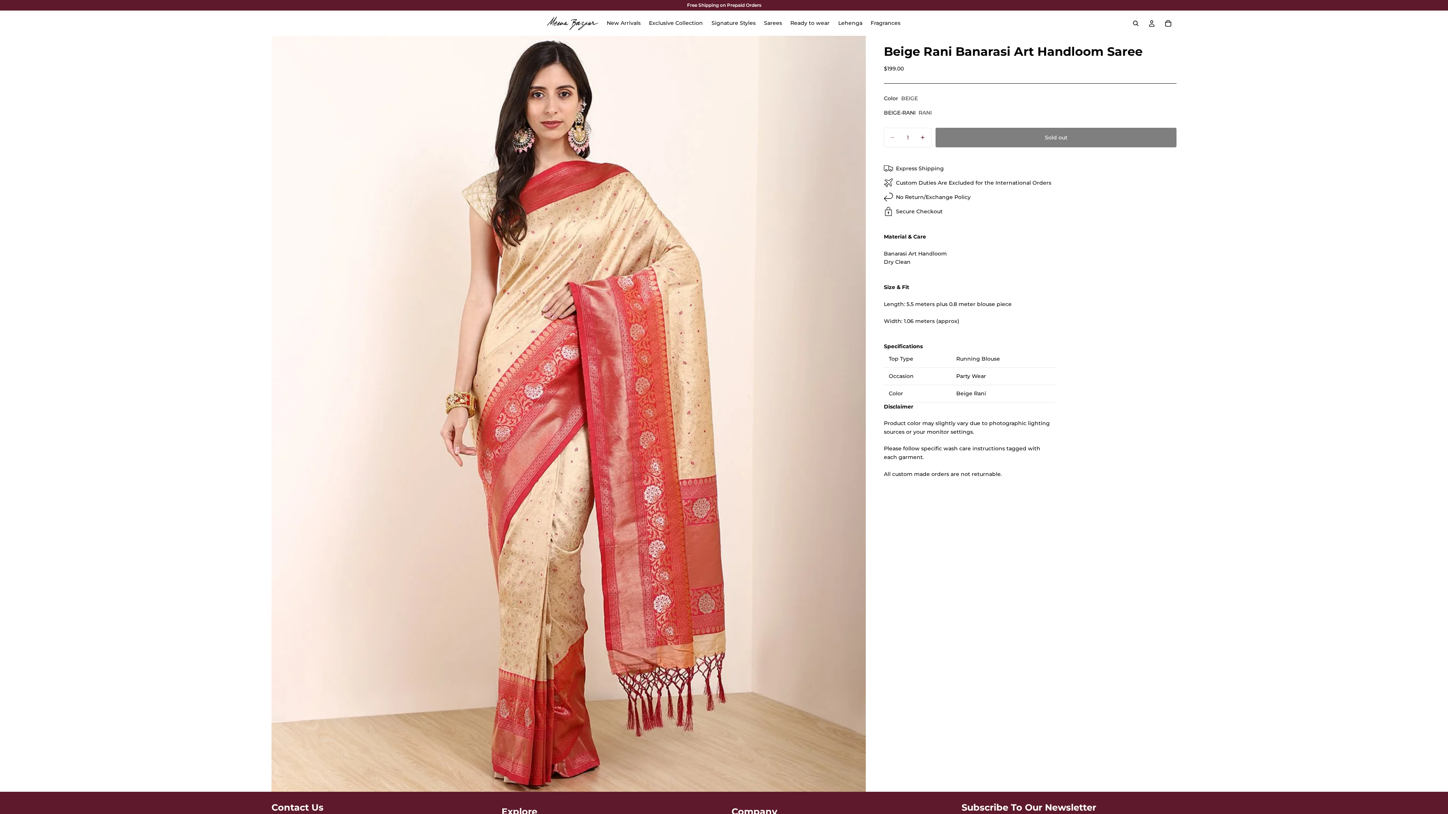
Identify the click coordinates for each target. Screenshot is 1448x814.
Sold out (1056, 137)
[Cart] (1168, 23)
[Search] (1135, 23)
